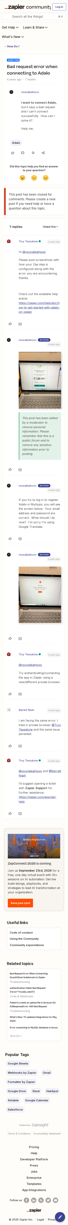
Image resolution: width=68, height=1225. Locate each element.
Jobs (34, 1171)
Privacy (52, 1219)
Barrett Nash (26, 710)
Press (34, 1165)
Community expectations (27, 945)
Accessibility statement (47, 1133)
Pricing (34, 1147)
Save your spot (20, 902)
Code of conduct (21, 932)
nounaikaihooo (30, 92)
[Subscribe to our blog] (41, 1200)
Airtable (13, 1100)
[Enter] (6, 16)
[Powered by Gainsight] (34, 1126)
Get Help (8, 27)
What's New (11, 37)
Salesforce (15, 1109)
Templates (34, 1184)
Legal (40, 1219)
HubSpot (52, 1091)
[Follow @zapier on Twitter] (48, 1200)
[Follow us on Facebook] (26, 1200)
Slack (36, 1091)
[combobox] (34, 16)
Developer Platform (34, 1159)
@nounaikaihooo (34, 252)
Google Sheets (18, 1063)
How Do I (13, 46)
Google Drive (17, 1091)
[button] (59, 6)
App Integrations (34, 1190)
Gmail (47, 1072)
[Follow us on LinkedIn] (33, 1200)
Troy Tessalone (28, 241)
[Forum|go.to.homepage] (26, 7)
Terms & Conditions (19, 1133)
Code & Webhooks (21, 996)
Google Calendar (36, 1100)
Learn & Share (33, 27)
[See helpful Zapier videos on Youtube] (55, 1200)
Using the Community (24, 938)
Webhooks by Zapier (22, 1072)
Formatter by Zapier (21, 1082)
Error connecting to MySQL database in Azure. (34, 1027)
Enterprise (34, 1177)
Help (34, 1153)
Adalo (16, 142)
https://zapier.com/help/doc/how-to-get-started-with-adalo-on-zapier (39, 307)
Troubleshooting (20, 982)
